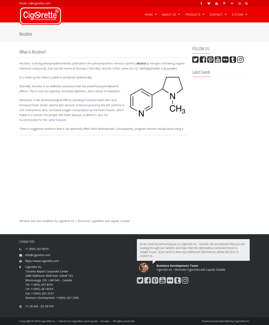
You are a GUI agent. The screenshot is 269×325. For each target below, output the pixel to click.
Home (149, 14)
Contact (216, 14)
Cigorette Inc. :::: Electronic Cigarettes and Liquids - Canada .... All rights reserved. (87, 321)
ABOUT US (169, 14)
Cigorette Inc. (242, 321)
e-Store (237, 14)
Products (192, 14)
